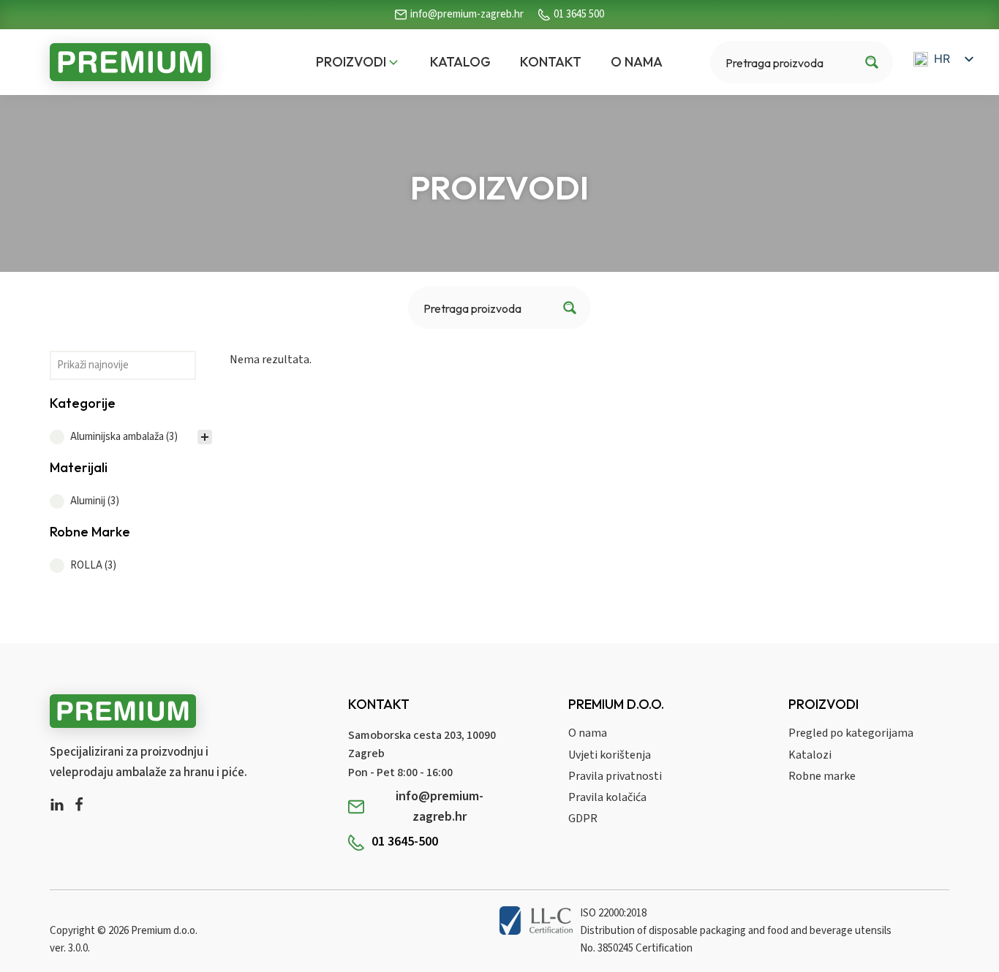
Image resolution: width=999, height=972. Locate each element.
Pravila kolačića (607, 797)
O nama (587, 733)
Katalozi (810, 755)
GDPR (582, 818)
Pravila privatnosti (615, 776)
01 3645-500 (405, 841)
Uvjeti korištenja (609, 755)
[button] (358, 62)
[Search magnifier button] (872, 62)
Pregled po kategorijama (850, 733)
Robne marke (822, 776)
